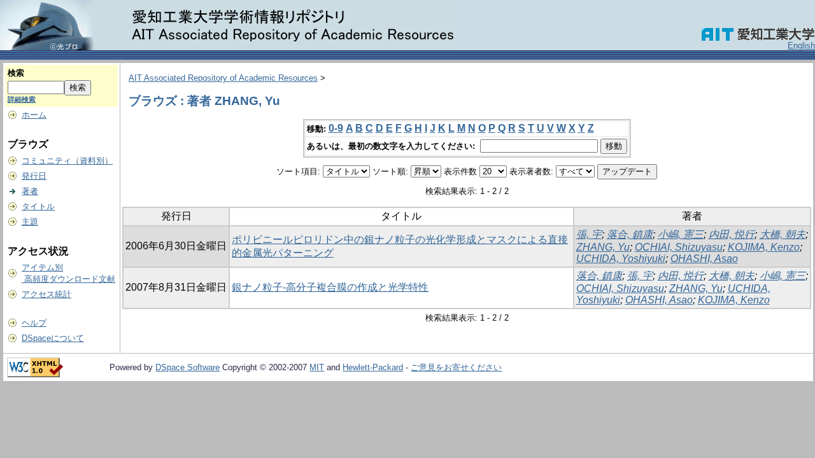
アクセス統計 (46, 294)
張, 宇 (589, 234)
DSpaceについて (53, 338)
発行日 (34, 176)
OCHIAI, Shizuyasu (679, 247)
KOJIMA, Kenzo (764, 247)
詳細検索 (22, 99)
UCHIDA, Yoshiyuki (620, 258)
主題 (30, 221)
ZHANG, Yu (603, 247)
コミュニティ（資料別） (67, 160)
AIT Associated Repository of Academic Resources (223, 78)
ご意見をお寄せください (456, 367)
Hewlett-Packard (373, 367)
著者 (30, 191)
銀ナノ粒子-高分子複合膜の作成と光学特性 (330, 287)
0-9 (336, 128)
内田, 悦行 (732, 234)
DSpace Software (187, 367)
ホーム (34, 115)
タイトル (38, 206)
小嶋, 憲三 (681, 234)
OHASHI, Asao (704, 258)
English (801, 45)
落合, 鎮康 (630, 234)
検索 (16, 73)
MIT (316, 367)
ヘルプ (34, 323)
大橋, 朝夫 (782, 234)
